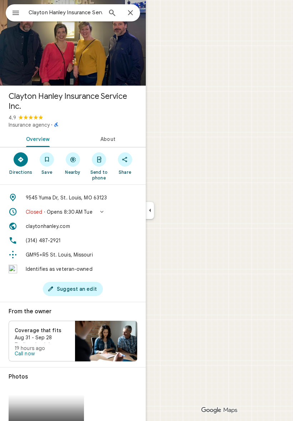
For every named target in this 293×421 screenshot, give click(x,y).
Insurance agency (29, 125)
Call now (25, 353)
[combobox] (65, 12)
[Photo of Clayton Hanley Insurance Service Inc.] (73, 43)
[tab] (36, 138)
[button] (73, 212)
